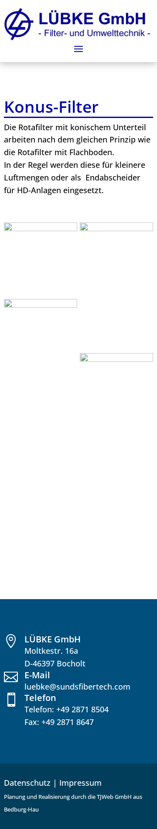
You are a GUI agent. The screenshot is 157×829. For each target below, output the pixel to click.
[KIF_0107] (40, 228)
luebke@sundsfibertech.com (77, 686)
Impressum (80, 782)
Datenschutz (27, 782)
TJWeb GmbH (114, 797)
